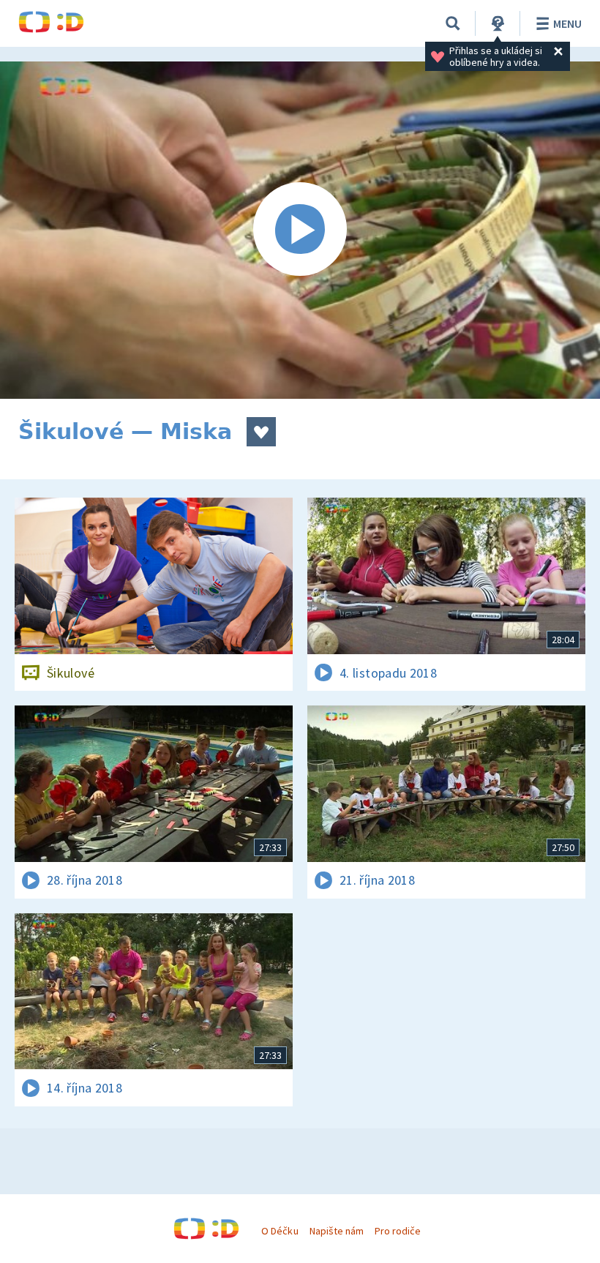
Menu (567, 23)
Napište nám (337, 1230)
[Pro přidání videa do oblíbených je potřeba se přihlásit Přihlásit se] (261, 431)
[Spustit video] (300, 230)
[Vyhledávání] (453, 23)
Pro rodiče (398, 1230)
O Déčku (279, 1230)
